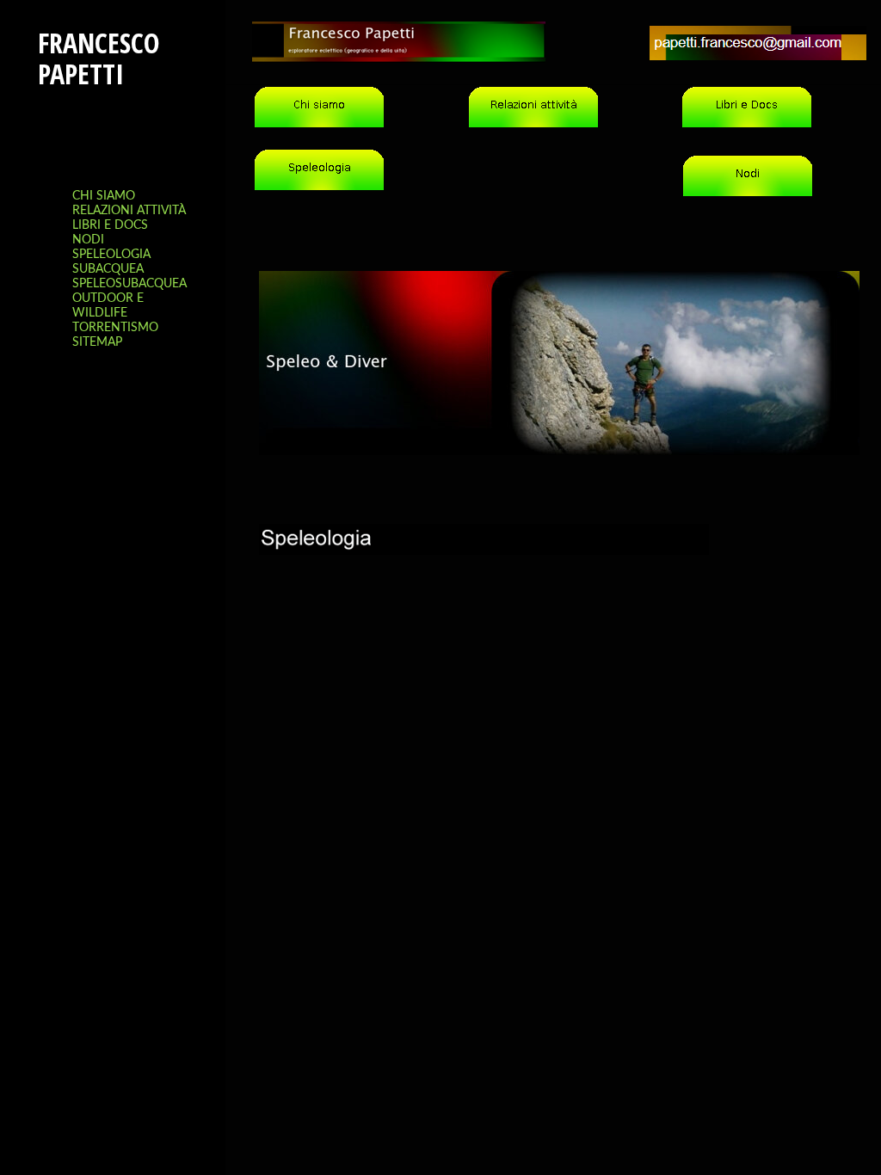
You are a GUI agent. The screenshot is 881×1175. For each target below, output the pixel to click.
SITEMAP (97, 342)
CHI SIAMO (103, 196)
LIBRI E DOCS (110, 225)
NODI (88, 240)
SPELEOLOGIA (111, 255)
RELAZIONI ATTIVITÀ (129, 211)
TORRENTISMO (115, 328)
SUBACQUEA (108, 269)
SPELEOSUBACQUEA (129, 284)
